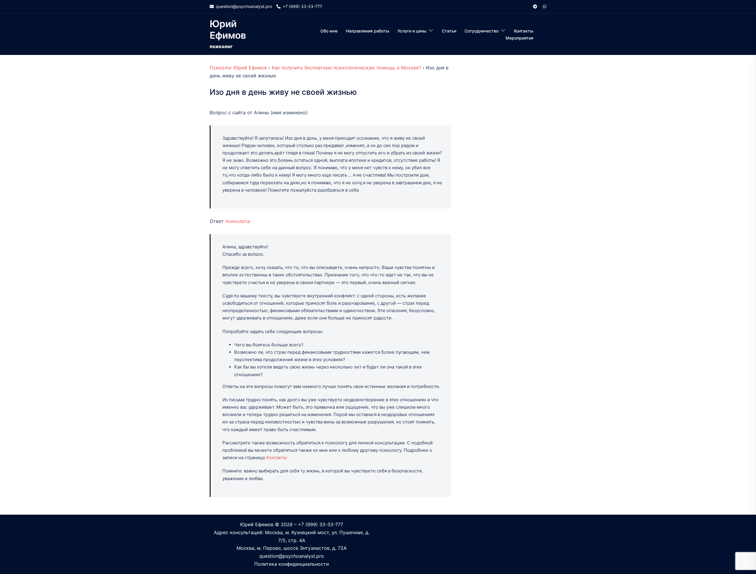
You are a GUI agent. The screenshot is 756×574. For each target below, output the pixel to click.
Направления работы (367, 30)
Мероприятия (519, 37)
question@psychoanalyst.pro (291, 556)
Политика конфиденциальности (291, 564)
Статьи (449, 30)
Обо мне (329, 30)
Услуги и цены (411, 30)
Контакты (523, 30)
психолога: (238, 221)
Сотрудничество (481, 30)
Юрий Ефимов (228, 29)
